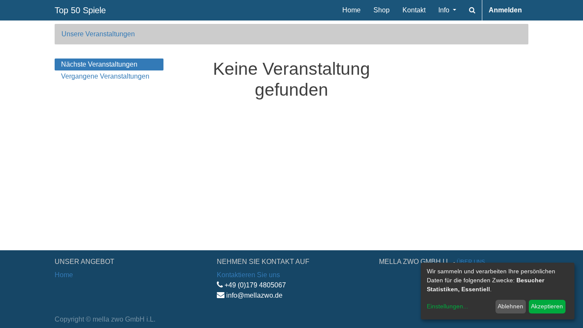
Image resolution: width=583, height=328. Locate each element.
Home (64, 274)
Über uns (471, 262)
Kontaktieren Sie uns (248, 274)
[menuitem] (351, 10)
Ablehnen (510, 306)
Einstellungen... (447, 306)
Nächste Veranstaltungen (99, 64)
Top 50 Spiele (80, 10)
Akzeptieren (547, 306)
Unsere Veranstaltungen (98, 34)
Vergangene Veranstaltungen (105, 76)
